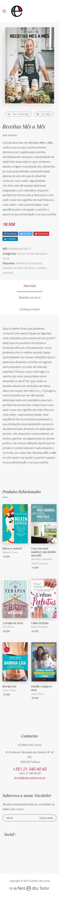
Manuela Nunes (10, 552)
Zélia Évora (8, 626)
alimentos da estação (28, 263)
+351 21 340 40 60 (29, 769)
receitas (7, 268)
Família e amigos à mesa (41, 688)
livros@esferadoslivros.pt (29, 778)
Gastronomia (25, 253)
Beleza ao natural (12, 548)
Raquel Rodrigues (39, 626)
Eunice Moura (9, 690)
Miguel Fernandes (39, 563)
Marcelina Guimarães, (42, 559)
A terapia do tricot (12, 623)
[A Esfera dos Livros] (17, 11)
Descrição (29, 286)
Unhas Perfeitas (40, 623)
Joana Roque (37, 693)
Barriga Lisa (9, 686)
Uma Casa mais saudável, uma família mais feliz (43, 552)
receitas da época (24, 268)
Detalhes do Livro (29, 297)
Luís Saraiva (9, 135)
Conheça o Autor (29, 309)
